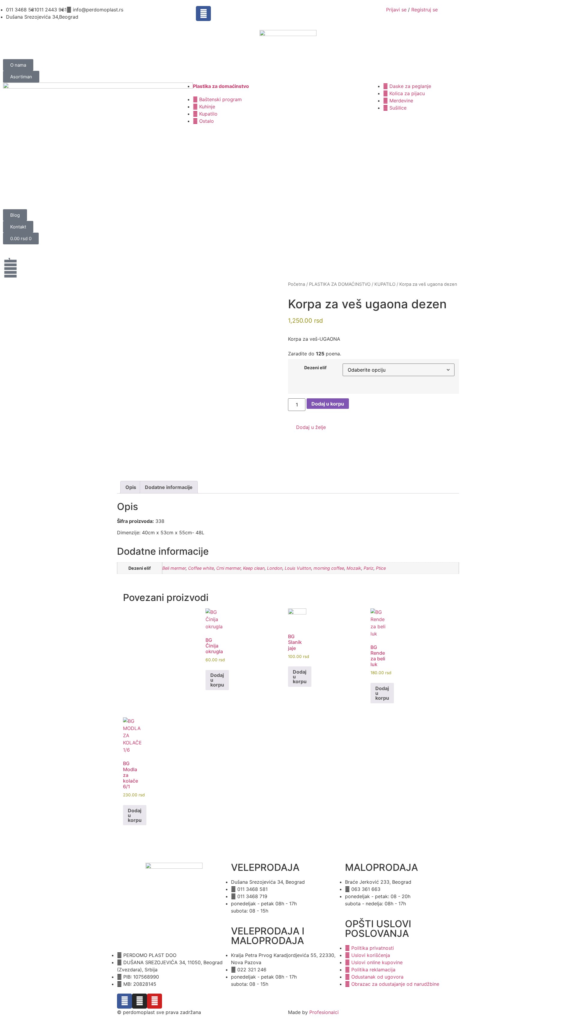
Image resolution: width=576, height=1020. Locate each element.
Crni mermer (228, 568)
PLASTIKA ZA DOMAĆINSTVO (339, 284)
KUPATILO (384, 284)
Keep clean (254, 568)
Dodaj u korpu (327, 404)
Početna (296, 284)
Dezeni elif (315, 368)
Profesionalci (324, 1012)
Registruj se (424, 10)
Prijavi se (396, 10)
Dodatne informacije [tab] (169, 487)
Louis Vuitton (298, 568)
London (274, 568)
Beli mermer (174, 568)
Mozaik (353, 568)
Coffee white (201, 568)
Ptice (381, 568)
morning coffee (329, 568)
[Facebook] (203, 13)
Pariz (369, 568)
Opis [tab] (130, 487)
